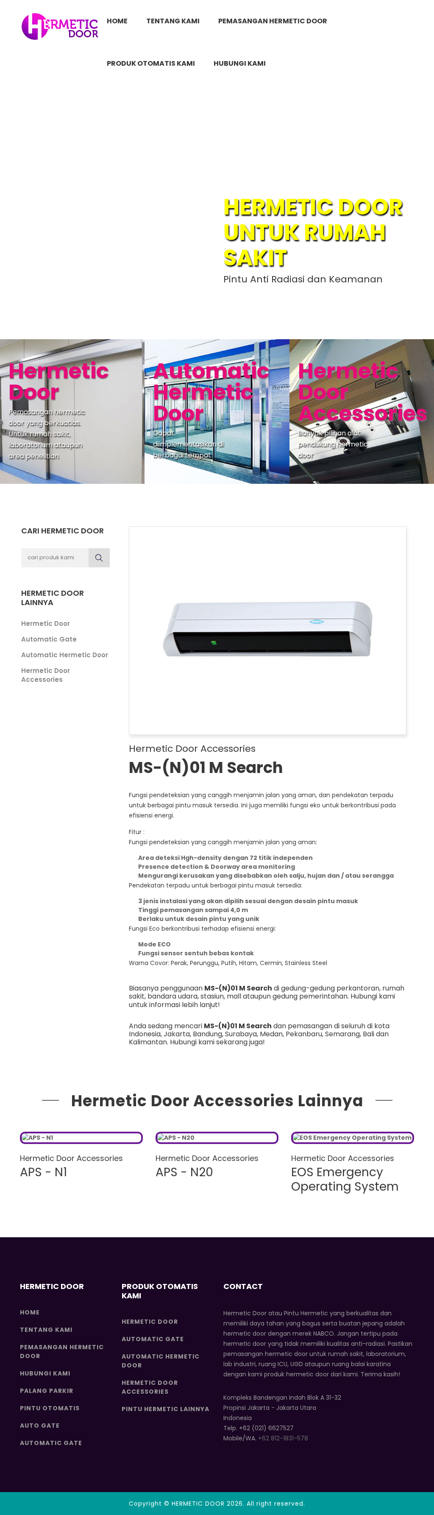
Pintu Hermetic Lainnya (165, 1409)
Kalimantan (148, 1042)
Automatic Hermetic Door (64, 654)
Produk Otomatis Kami (151, 63)
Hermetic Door (45, 623)
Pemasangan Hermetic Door (272, 21)
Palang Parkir (46, 1391)
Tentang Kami (173, 21)
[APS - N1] (81, 1138)
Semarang (342, 1034)
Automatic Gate (49, 639)
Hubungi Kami (240, 63)
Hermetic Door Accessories (45, 675)
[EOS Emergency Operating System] (352, 1138)
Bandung (207, 1034)
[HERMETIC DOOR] (59, 26)
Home (117, 21)
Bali (368, 1034)
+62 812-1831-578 (283, 1438)
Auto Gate (40, 1425)
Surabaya (241, 1034)
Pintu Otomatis (50, 1408)
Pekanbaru (304, 1034)
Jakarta (177, 1034)
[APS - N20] (217, 1138)
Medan (271, 1034)
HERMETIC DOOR (198, 1503)
